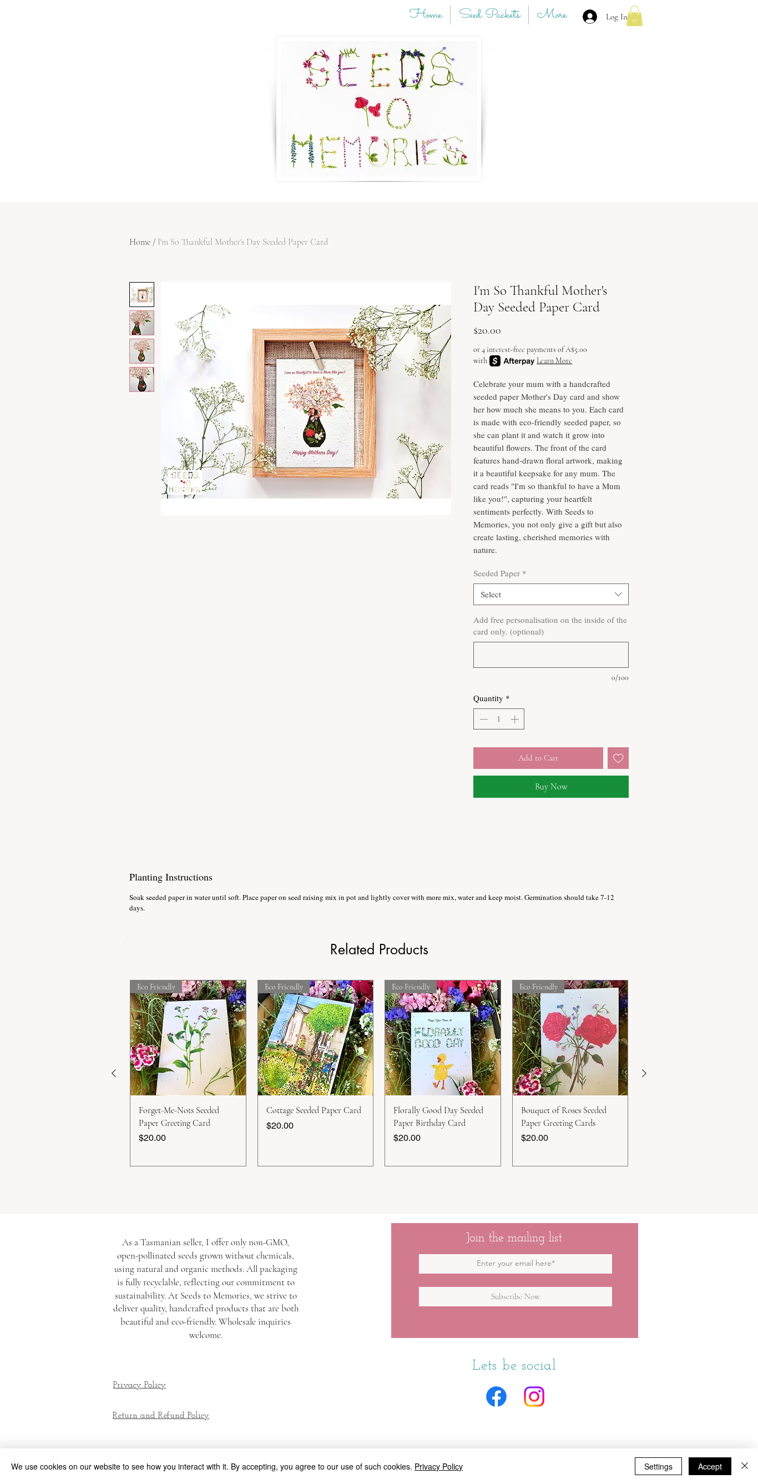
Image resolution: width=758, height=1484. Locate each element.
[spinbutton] (499, 719)
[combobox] (551, 594)
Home (139, 242)
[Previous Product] (113, 1073)
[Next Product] (644, 1073)
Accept (710, 1466)
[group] (379, 1073)
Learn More (554, 360)
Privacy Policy (439, 1466)
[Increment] (515, 719)
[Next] (283, 942)
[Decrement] (482, 719)
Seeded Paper (500, 572)
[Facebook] (496, 1396)
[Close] (744, 1466)
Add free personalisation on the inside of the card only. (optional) (550, 625)
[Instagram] (534, 1396)
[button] (634, 16)
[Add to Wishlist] (618, 758)
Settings (658, 1466)
